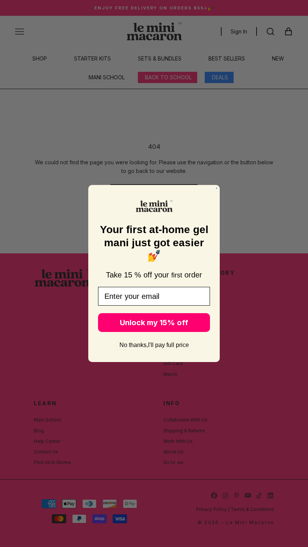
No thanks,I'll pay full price (154, 345)
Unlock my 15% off (154, 322)
